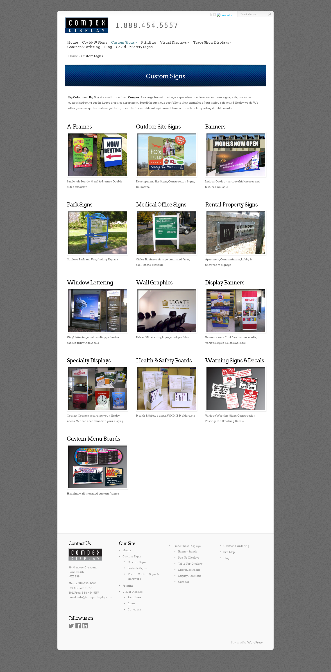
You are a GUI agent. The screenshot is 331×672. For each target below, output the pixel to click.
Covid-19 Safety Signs (134, 47)
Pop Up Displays (188, 557)
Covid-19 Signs (94, 42)
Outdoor (183, 581)
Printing (148, 42)
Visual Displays (173, 42)
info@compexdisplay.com (94, 597)
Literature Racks (189, 569)
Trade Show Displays (211, 42)
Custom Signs (123, 42)
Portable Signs (137, 568)
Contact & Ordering (83, 47)
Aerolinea (134, 597)
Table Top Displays (190, 563)
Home (72, 42)
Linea (131, 603)
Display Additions (189, 575)
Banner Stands (187, 551)
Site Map (229, 552)
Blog (108, 47)
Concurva (134, 609)
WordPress (255, 642)
